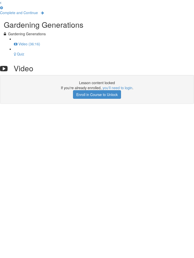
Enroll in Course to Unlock (97, 94)
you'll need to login (117, 87)
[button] (0, 2)
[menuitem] (1, 7)
